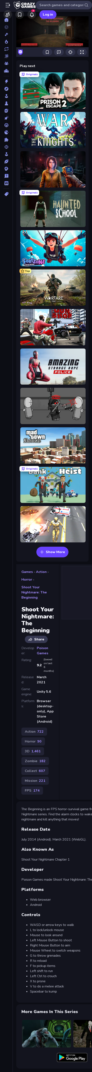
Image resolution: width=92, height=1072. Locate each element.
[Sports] (6, 161)
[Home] (6, 19)
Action (41, 572)
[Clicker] (6, 118)
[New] (6, 34)
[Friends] (7, 14)
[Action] (6, 81)
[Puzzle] (6, 139)
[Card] (6, 110)
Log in (48, 14)
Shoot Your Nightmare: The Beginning (34, 592)
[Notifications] (31, 14)
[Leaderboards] (6, 70)
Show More (55, 552)
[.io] (6, 132)
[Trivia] (6, 176)
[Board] (6, 103)
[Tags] (6, 194)
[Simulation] (6, 154)
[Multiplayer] (6, 63)
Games (27, 572)
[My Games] (19, 14)
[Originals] (6, 56)
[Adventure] (6, 88)
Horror (26, 579)
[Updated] (6, 49)
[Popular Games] (6, 41)
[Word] (6, 183)
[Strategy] (6, 168)
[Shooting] (6, 147)
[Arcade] (6, 96)
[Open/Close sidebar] (8, 5)
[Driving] (6, 125)
